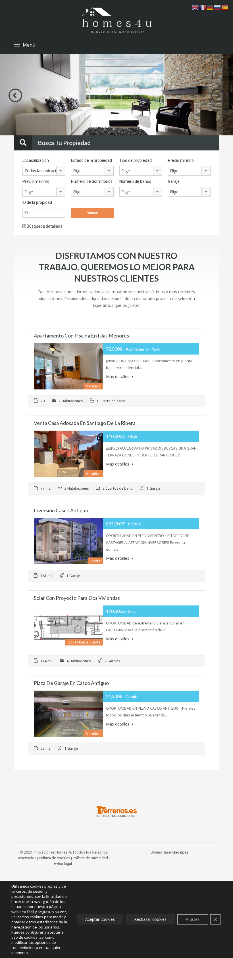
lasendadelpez (176, 852)
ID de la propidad (37, 202)
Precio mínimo (181, 160)
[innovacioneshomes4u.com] (116, 20)
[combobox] (43, 171)
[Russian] (217, 7)
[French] (203, 7)
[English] (195, 7)
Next (217, 95)
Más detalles (118, 376)
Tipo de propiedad (135, 160)
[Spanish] (225, 7)
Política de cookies (54, 858)
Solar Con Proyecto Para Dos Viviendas (77, 598)
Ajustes (192, 919)
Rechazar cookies (150, 919)
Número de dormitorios (92, 181)
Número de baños (135, 181)
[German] (210, 7)
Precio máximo (35, 181)
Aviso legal (63, 863)
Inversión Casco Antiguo (61, 510)
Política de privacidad (90, 858)
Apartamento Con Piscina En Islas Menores (81, 335)
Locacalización (35, 160)
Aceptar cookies (100, 919)
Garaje (174, 181)
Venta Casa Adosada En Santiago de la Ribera (85, 423)
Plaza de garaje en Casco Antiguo (71, 683)
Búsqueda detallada (44, 226)
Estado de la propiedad (91, 160)
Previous (15, 95)
